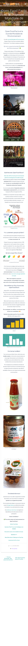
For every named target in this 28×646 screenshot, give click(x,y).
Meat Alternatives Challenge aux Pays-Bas (14, 537)
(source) (15, 228)
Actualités (14, 548)
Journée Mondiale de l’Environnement (16, 39)
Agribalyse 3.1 (14, 534)
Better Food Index (14, 524)
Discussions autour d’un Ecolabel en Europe (14, 531)
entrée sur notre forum (12, 509)
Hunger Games (10, 505)
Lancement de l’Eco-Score (14, 540)
